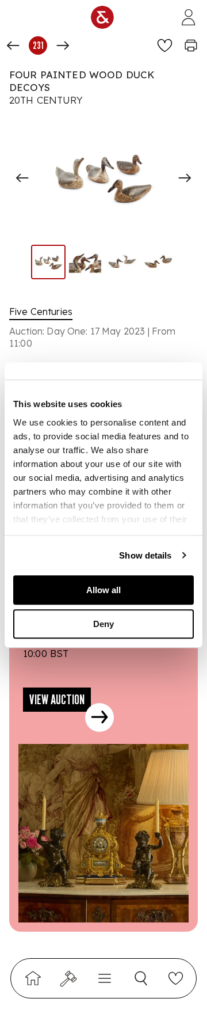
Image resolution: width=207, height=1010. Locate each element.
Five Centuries (40, 311)
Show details (145, 555)
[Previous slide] (22, 178)
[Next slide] (184, 178)
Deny (103, 624)
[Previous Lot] (13, 45)
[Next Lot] (62, 45)
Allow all (103, 590)
